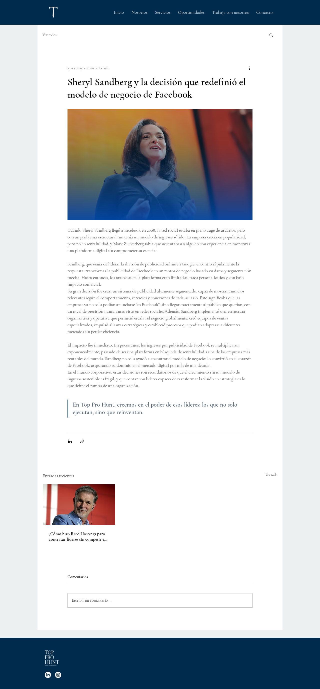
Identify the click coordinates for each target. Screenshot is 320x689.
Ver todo (272, 475)
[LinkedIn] (48, 675)
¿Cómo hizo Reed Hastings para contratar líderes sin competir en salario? (77, 536)
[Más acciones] (249, 68)
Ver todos (49, 35)
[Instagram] (58, 675)
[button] (271, 35)
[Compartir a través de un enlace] (82, 441)
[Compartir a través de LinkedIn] (70, 441)
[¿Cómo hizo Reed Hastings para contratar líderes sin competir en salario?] (79, 504)
